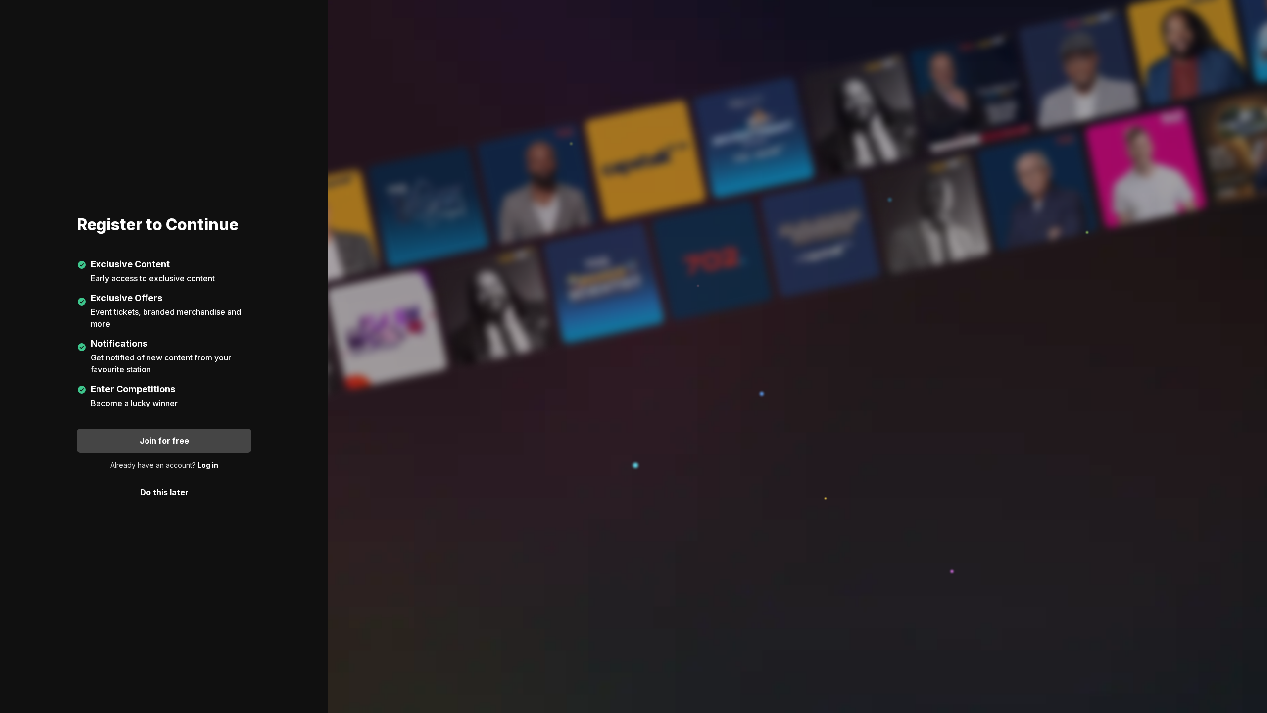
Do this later (164, 492)
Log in (207, 465)
